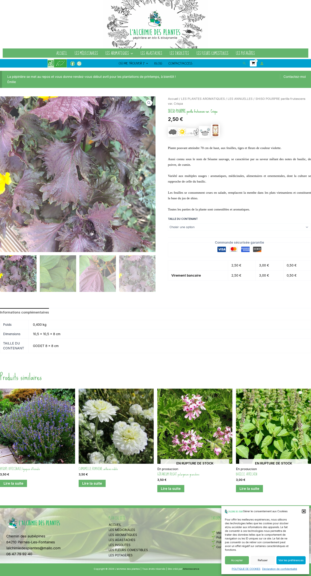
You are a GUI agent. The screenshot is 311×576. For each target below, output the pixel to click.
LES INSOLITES (179, 53)
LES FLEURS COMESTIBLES (212, 53)
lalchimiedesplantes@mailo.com (33, 548)
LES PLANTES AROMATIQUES (203, 99)
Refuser (263, 560)
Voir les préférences (291, 560)
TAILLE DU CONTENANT (183, 218)
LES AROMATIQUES (117, 53)
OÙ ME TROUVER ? (131, 63)
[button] (304, 511)
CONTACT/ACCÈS (180, 63)
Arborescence (191, 568)
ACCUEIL (61, 53)
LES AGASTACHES (151, 53)
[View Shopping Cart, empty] (253, 63)
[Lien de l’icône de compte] (261, 63)
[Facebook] (72, 63)
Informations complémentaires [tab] (24, 312)
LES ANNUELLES (240, 99)
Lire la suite (13, 483)
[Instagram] (79, 63)
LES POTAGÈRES (245, 53)
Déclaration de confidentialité (279, 568)
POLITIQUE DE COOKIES (246, 568)
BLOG (158, 63)
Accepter (237, 560)
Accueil (173, 99)
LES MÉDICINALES (86, 53)
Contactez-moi (294, 77)
